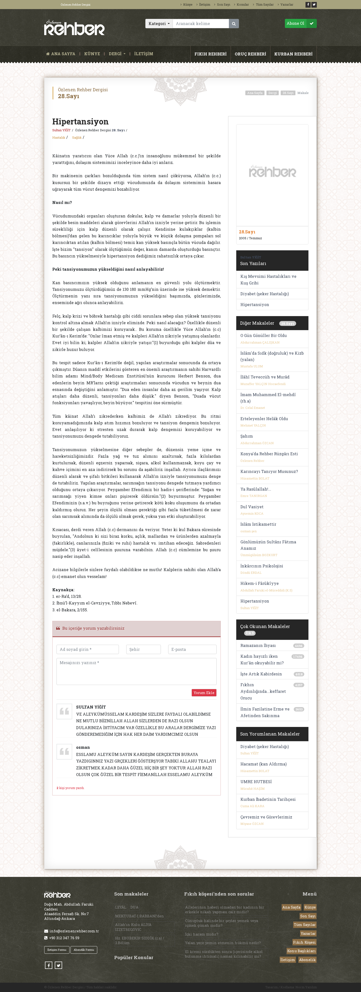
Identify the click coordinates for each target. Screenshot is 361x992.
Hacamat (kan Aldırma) (263, 763)
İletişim (204, 4)
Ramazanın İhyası (258, 645)
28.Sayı (288, 93)
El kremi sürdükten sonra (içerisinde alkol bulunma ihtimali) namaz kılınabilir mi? (224, 954)
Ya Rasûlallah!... (255, 489)
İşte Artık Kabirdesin (261, 673)
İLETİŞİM (143, 53)
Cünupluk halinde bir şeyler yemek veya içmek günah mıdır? (221, 923)
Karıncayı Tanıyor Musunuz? (269, 471)
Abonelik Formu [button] (84, 950)
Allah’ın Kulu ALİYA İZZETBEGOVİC (133, 927)
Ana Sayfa (255, 93)
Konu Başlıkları (301, 951)
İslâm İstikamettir (258, 524)
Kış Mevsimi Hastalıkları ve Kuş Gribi (268, 279)
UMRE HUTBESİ (256, 781)
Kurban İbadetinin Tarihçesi (268, 799)
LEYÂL (120, 907)
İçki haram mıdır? (201, 934)
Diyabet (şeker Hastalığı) (264, 293)
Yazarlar (286, 4)
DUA (134, 907)
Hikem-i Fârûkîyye (259, 583)
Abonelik (307, 959)
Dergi (272, 93)
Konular (243, 4)
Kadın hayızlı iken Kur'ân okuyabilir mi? (262, 659)
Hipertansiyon (254, 304)
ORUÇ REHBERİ (250, 53)
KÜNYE (92, 53)
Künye (188, 4)
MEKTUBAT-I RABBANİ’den (139, 916)
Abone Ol (295, 23)
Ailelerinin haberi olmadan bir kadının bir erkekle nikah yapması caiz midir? (224, 909)
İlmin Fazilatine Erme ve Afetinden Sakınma (265, 712)
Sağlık (77, 137)
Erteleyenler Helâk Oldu (264, 418)
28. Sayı (118, 130)
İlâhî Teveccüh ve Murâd (265, 376)
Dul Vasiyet (252, 506)
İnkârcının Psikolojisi (261, 565)
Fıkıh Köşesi (304, 942)
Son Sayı (223, 4)
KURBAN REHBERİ (293, 53)
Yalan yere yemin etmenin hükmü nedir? (223, 942)
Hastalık (58, 137)
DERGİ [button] (116, 53)
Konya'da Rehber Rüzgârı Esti (269, 453)
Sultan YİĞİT (61, 130)
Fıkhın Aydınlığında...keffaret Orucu (263, 691)
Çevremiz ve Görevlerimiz (266, 816)
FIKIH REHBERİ (210, 53)
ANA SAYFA (64, 53)
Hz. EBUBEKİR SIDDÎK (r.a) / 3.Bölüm (139, 940)
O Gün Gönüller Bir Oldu (263, 335)
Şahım (246, 436)
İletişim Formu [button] (56, 950)
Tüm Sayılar (265, 4)
